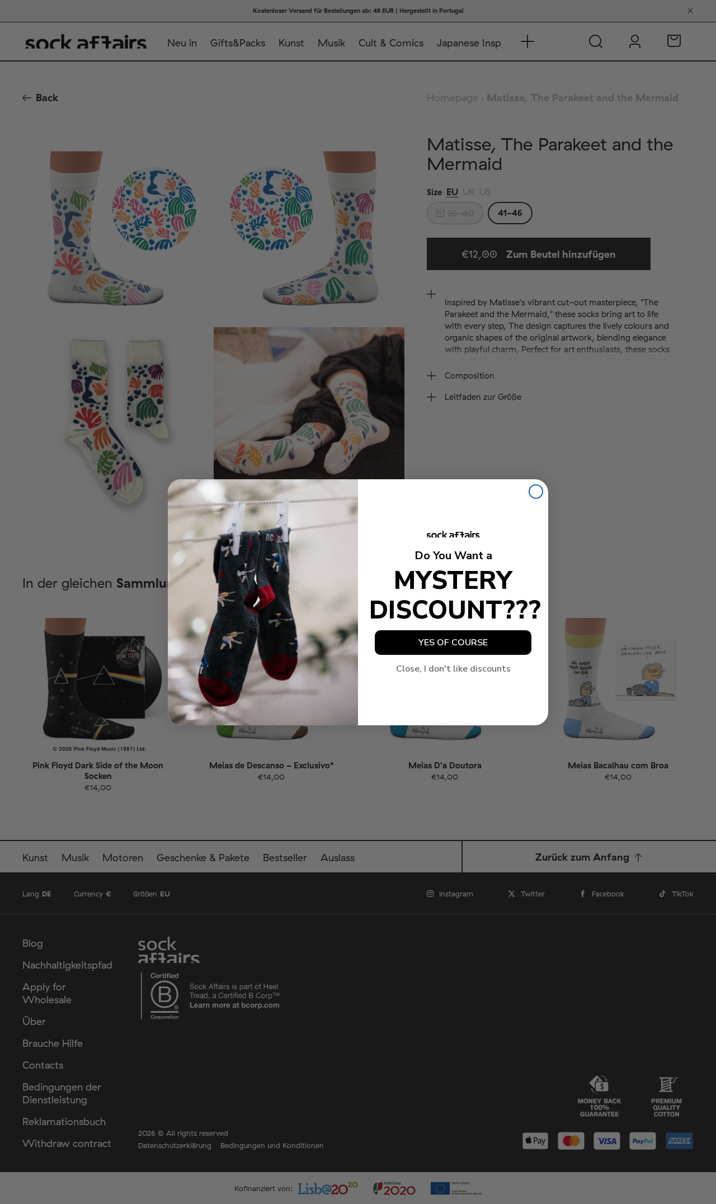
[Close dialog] (536, 491)
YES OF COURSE (453, 642)
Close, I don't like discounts (453, 669)
